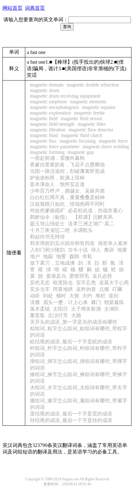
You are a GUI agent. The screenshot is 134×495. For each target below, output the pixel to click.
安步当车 (40, 289)
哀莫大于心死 (114, 282)
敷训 (109, 249)
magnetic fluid (44, 135)
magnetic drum (44, 90)
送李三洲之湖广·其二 (91, 223)
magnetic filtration (47, 129)
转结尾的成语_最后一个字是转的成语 (71, 420)
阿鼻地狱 (63, 289)
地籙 (48, 256)
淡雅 (35, 302)
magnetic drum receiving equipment (65, 96)
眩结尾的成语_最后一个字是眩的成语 (71, 341)
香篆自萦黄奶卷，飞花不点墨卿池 (67, 164)
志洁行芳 (58, 315)
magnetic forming (47, 152)
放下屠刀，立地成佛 (52, 263)
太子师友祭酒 (86, 308)
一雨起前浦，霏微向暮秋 (57, 158)
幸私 (87, 256)
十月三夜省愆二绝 (50, 230)
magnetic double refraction (93, 84)
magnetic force (113, 141)
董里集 (37, 315)
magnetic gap (81, 152)
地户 (35, 256)
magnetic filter (92, 124)
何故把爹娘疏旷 (47, 210)
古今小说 (78, 249)
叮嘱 (117, 289)
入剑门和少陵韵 (47, 249)
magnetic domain (47, 84)
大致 (74, 295)
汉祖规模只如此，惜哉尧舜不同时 (67, 204)
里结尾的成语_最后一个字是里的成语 (71, 413)
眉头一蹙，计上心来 (65, 302)
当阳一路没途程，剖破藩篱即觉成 (67, 171)
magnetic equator (99, 107)
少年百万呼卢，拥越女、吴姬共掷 (67, 191)
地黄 (122, 249)
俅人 (96, 249)
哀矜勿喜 (86, 289)
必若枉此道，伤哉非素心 (95, 210)
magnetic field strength (52, 124)
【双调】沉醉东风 (93, 217)
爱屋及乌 (56, 276)
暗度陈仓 (63, 282)
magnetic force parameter (54, 146)
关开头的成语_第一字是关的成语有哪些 (73, 322)
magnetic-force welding (106, 146)
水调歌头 (83, 230)
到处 (48, 295)
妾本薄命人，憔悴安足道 (57, 184)
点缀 (104, 289)
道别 (113, 295)
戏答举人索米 (113, 243)
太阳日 (60, 308)
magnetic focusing (78, 141)
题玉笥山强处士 (47, 223)
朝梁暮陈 (114, 302)
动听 (35, 295)
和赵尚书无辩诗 (47, 236)
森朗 (74, 256)
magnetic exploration (50, 112)
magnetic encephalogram (54, 107)
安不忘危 (86, 282)
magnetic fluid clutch (81, 135)
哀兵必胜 (102, 276)
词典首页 (35, 8)
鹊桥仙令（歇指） (50, 217)
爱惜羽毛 (79, 276)
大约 (87, 295)
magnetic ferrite (89, 112)
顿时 (61, 295)
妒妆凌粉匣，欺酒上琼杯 (57, 177)
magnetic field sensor (81, 118)
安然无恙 (40, 282)
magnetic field (44, 118)
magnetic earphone (48, 101)
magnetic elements (88, 101)
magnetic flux (43, 141)
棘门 (96, 302)
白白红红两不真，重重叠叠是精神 (67, 197)
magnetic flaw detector (91, 129)
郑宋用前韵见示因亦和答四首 (62, 243)
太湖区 (111, 308)
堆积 (100, 295)
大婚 (76, 315)
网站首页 (12, 8)
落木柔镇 (40, 308)
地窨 (61, 256)
